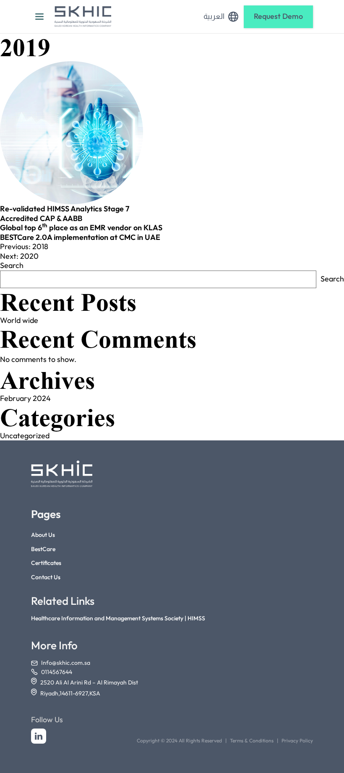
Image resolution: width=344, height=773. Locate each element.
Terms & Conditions (252, 740)
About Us (43, 535)
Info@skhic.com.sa (65, 662)
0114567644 (56, 672)
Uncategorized (25, 435)
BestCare (43, 549)
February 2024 (25, 398)
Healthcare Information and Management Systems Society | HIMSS (118, 618)
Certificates (46, 563)
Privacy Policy (297, 740)
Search (11, 265)
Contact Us (45, 577)
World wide (19, 320)
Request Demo (278, 16)
